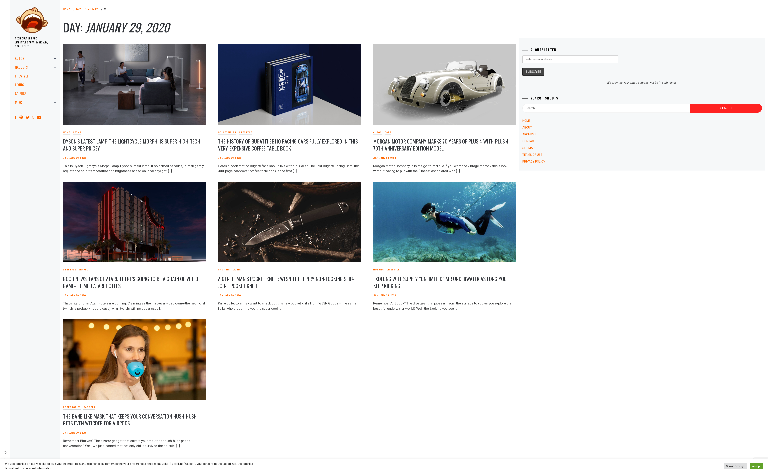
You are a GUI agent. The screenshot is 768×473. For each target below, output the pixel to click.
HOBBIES (378, 269)
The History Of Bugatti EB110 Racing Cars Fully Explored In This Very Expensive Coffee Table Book (288, 144)
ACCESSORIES (72, 407)
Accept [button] (756, 466)
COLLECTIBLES (227, 132)
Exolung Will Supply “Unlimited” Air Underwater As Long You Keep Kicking (440, 282)
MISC (18, 102)
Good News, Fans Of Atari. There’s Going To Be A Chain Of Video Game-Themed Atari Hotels (130, 282)
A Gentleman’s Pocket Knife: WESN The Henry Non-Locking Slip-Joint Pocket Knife (286, 282)
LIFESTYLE (21, 76)
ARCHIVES (529, 134)
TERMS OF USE (532, 155)
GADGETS (21, 67)
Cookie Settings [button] (735, 466)
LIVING (19, 84)
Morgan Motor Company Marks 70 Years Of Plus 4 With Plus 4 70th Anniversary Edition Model (441, 144)
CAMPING (224, 269)
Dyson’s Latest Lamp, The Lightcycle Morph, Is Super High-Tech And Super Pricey (131, 144)
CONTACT (529, 141)
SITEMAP (528, 148)
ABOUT (527, 127)
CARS (388, 132)
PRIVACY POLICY (533, 161)
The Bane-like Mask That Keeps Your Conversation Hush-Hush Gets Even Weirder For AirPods (130, 419)
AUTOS (19, 58)
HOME (66, 132)
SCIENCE (20, 93)
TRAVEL (83, 269)
